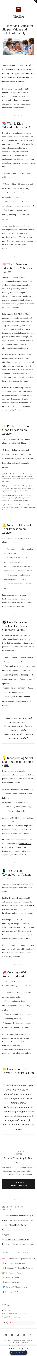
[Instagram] (26, 2)
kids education (13, 1323)
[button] (18, 9)
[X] (14, 2)
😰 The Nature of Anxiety (12, 1272)
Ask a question (17, 1348)
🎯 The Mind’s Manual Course (14, 1287)
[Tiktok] (18, 2)
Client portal (15, 1342)
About (10, 1340)
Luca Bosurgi (6, 1311)
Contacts (25, 1342)
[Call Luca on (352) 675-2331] (26, 1349)
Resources (30, 1340)
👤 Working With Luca (11, 1291)
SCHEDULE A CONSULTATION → (18, 1184)
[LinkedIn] (22, 2)
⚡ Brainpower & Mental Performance (17, 1268)
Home (4, 1340)
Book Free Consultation (19, 1353)
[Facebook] (10, 2)
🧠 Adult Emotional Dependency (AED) (18, 1258)
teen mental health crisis (15, 598)
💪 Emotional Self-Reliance (13, 1263)
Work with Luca (19, 1340)
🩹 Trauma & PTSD (10, 1277)
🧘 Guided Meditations (11, 1282)
